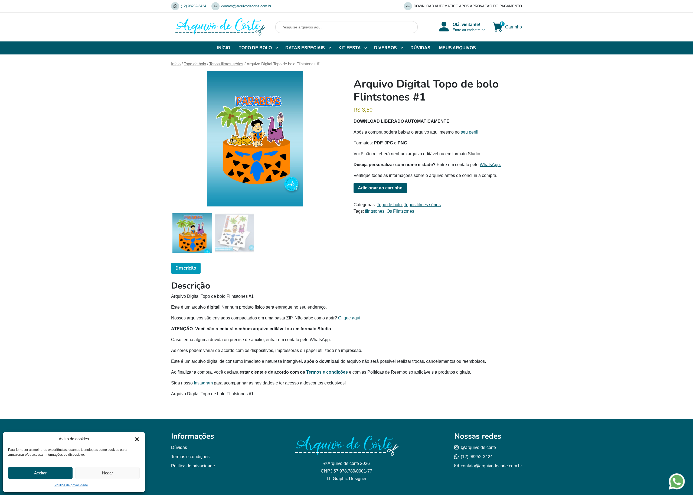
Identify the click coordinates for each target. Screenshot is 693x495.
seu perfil (469, 132)
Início (176, 64)
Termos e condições (327, 372)
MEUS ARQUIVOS (457, 48)
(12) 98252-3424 (193, 6)
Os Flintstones (400, 211)
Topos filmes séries (226, 64)
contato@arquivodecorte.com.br (246, 6)
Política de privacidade (71, 485)
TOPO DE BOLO (255, 48)
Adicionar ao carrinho (380, 188)
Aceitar (40, 473)
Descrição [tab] (185, 268)
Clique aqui (349, 318)
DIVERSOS (385, 48)
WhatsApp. (490, 164)
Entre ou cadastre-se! (469, 30)
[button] (137, 439)
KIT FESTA (349, 48)
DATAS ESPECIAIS (305, 48)
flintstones (374, 211)
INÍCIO (223, 48)
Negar (107, 473)
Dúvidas (179, 447)
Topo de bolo (195, 64)
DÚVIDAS (420, 48)
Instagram (203, 383)
